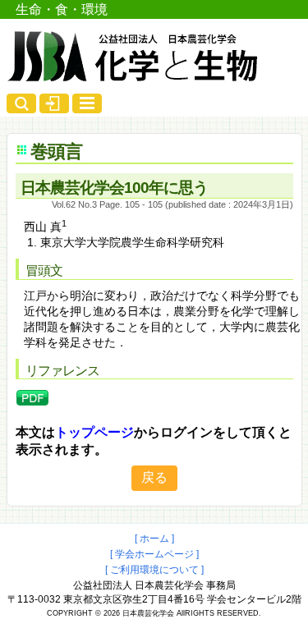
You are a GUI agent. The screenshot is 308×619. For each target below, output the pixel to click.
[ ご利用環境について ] (154, 569)
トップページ (94, 432)
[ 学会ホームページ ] (154, 554)
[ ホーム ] (154, 538)
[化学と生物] (134, 75)
